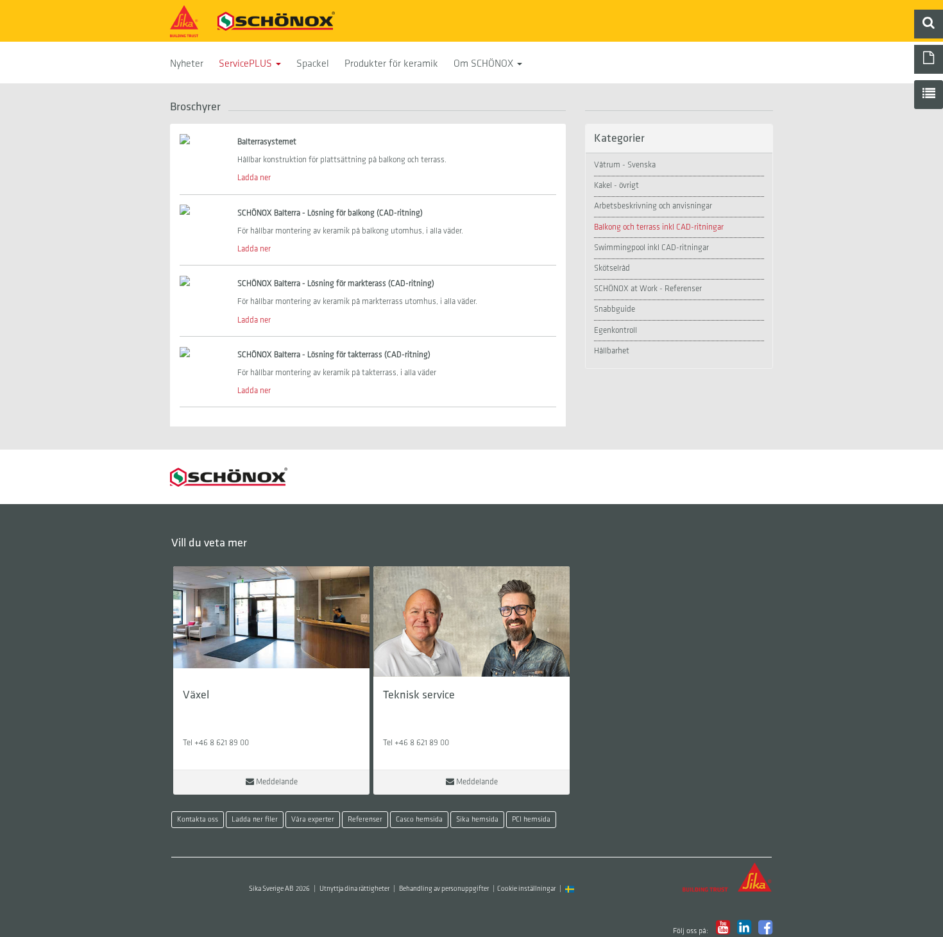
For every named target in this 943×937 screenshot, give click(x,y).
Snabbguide (614, 309)
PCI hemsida (531, 819)
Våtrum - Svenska (625, 165)
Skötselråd (612, 268)
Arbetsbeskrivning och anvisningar (653, 206)
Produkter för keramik (391, 64)
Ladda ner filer (255, 819)
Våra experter (312, 819)
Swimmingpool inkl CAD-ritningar (651, 248)
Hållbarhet (611, 351)
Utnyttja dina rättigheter (354, 889)
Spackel (312, 64)
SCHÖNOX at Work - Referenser (648, 289)
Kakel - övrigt (616, 185)
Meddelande (276, 782)
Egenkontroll (615, 330)
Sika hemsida (477, 819)
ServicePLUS (247, 64)
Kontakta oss (197, 819)
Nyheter (186, 64)
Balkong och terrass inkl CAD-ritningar (659, 227)
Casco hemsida (419, 819)
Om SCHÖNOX (485, 64)
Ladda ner (254, 178)
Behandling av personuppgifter (444, 889)
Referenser (365, 819)
